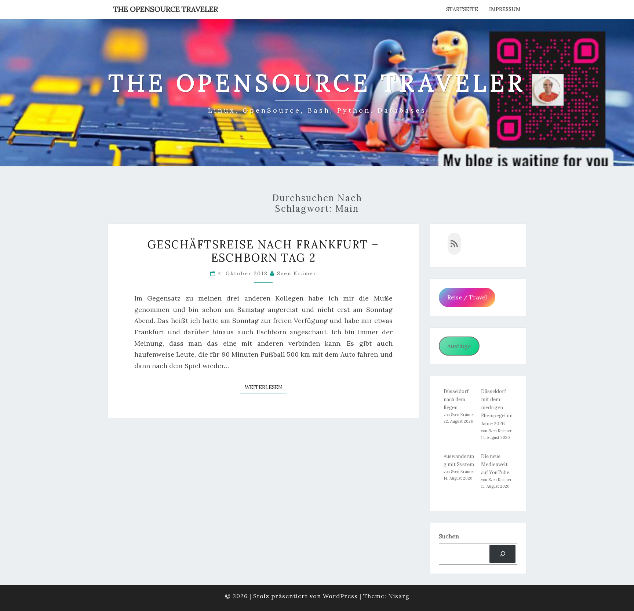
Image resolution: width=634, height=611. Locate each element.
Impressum (505, 9)
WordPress (340, 596)
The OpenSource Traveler (165, 9)
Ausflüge (459, 346)
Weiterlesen (266, 386)
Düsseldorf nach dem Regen (456, 399)
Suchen (449, 536)
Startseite (462, 9)
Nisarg (398, 596)
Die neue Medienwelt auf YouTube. (495, 464)
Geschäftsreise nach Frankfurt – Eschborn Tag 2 (263, 251)
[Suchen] (502, 554)
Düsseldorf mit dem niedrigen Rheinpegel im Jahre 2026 (497, 407)
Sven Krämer (297, 273)
